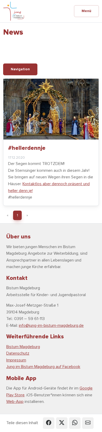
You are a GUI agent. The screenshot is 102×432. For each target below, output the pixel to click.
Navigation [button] (20, 69)
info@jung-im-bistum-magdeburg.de (51, 325)
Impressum (16, 360)
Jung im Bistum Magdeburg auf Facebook (43, 366)
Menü (86, 11)
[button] (48, 423)
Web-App (15, 401)
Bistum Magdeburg (23, 346)
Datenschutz (17, 353)
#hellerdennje (27, 148)
